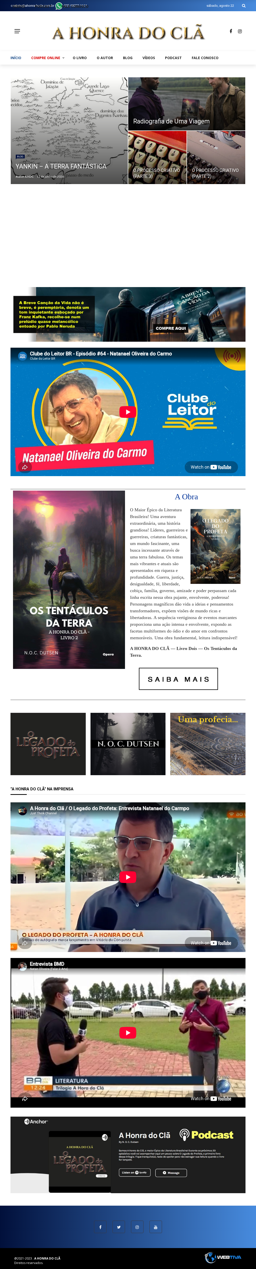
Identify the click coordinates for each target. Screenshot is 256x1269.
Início (15, 57)
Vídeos (148, 57)
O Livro (80, 57)
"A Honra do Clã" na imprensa (42, 789)
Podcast (173, 57)
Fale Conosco (205, 57)
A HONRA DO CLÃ (47, 1258)
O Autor (105, 57)
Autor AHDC (25, 176)
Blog (127, 57)
